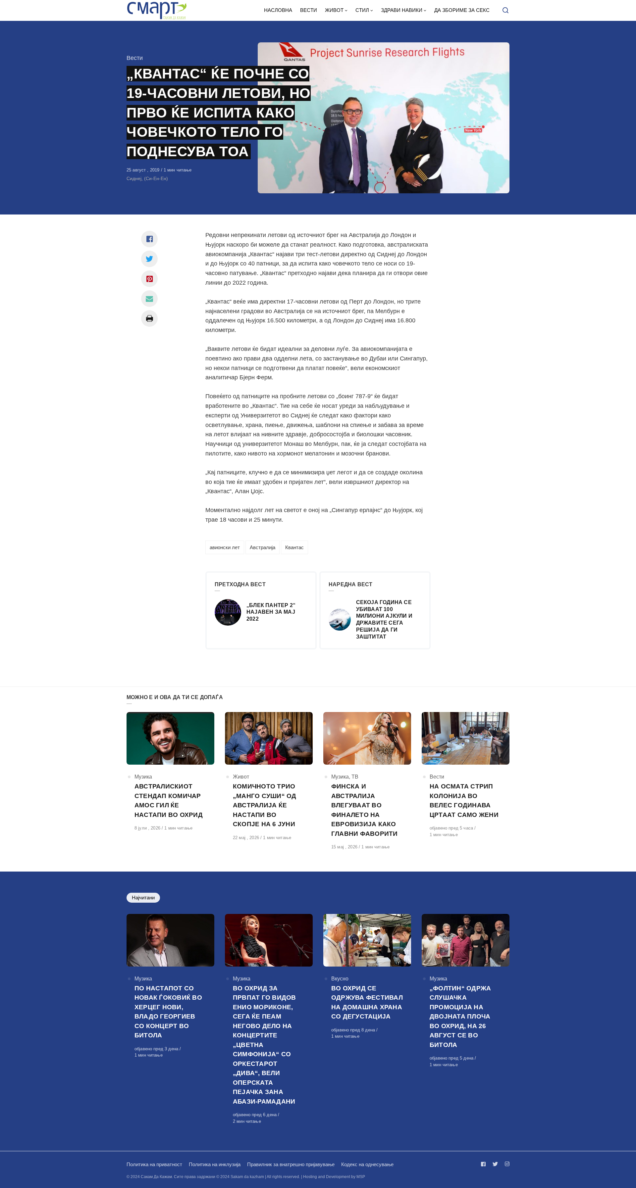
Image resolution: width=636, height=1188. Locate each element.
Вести (135, 58)
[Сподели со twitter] (149, 259)
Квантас (294, 547)
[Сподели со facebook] (149, 239)
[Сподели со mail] (149, 298)
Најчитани (143, 897)
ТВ (354, 777)
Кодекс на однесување (367, 1164)
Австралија (262, 547)
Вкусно (339, 978)
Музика (143, 777)
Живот (241, 777)
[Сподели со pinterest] (149, 278)
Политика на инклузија (214, 1164)
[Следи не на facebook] (484, 1164)
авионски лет (225, 547)
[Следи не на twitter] (495, 1164)
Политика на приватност (154, 1164)
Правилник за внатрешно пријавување (291, 1164)
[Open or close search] (505, 10)
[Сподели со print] (149, 318)
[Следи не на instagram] (505, 1164)
